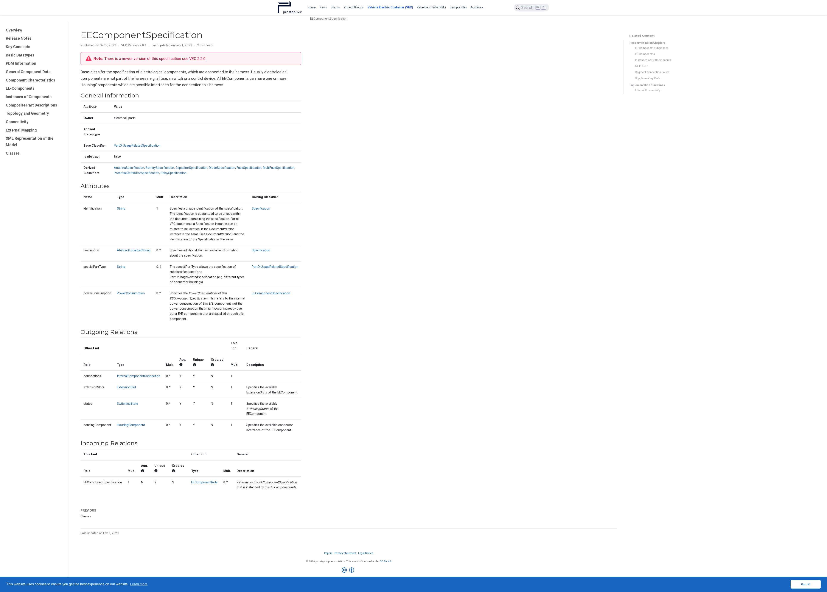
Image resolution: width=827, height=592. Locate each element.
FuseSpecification (249, 168)
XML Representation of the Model (29, 141)
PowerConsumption (131, 293)
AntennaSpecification (129, 168)
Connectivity (17, 121)
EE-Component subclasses (651, 48)
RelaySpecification (174, 173)
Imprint (328, 553)
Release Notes (18, 38)
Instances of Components (28, 96)
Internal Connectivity (647, 90)
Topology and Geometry (27, 113)
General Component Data (28, 71)
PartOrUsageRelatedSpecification (137, 145)
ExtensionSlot (126, 387)
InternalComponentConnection (138, 376)
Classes (13, 153)
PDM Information (21, 63)
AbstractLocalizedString (134, 250)
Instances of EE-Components (653, 60)
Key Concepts (18, 46)
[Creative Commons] (349, 570)
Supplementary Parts (647, 78)
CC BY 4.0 (386, 561)
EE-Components (20, 88)
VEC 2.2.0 (197, 58)
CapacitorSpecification (191, 168)
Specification (261, 208)
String (121, 208)
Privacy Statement (345, 553)
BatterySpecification (160, 168)
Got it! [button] (805, 584)
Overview (14, 30)
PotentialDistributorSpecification (136, 173)
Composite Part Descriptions (31, 105)
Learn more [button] (139, 584)
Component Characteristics (30, 80)
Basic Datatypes (20, 55)
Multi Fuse (641, 66)
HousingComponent (131, 425)
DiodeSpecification (222, 168)
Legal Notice (365, 553)
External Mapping (21, 130)
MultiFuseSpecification (278, 168)
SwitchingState (127, 404)
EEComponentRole (204, 482)
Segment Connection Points (652, 72)
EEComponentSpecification (271, 293)
